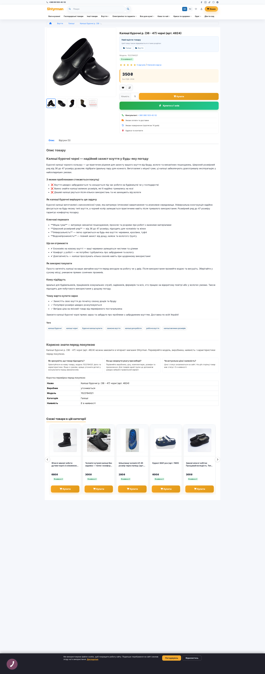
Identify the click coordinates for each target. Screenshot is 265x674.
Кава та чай (163, 16)
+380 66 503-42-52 (57, 2)
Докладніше (92, 659)
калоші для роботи (133, 328)
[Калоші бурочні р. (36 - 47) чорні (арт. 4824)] (81, 62)
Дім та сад (209, 16)
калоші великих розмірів (175, 328)
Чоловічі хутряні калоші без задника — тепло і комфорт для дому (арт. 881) (98, 464)
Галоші (71, 23)
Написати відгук (154, 65)
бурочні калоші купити (92, 328)
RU (190, 9)
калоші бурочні (55, 328)
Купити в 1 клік (171, 105)
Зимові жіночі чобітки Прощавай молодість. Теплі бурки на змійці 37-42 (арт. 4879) (199, 464)
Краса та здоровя (181, 16)
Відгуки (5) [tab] (65, 140)
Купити (180, 96)
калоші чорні (72, 328)
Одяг (197, 16)
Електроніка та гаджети (124, 16)
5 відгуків (141, 65)
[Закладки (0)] (196, 9)
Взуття (104, 16)
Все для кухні (146, 16)
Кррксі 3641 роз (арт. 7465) (165, 463)
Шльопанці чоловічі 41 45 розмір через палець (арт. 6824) (131, 464)
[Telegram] (217, 2)
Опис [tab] (51, 140)
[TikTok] (209, 2)
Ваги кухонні (54, 16)
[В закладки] (123, 88)
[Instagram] (205, 2)
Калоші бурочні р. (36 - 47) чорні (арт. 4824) (99, 23)
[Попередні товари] (47, 459)
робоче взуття (152, 328)
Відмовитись (192, 658)
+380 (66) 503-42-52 (147, 115)
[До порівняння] (129, 88)
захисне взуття (113, 328)
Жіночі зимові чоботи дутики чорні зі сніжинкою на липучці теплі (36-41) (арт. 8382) (64, 464)
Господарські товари (73, 16)
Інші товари (92, 16)
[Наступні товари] (217, 459)
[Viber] (213, 2)
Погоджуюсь (171, 658)
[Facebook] (201, 2)
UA (185, 9)
